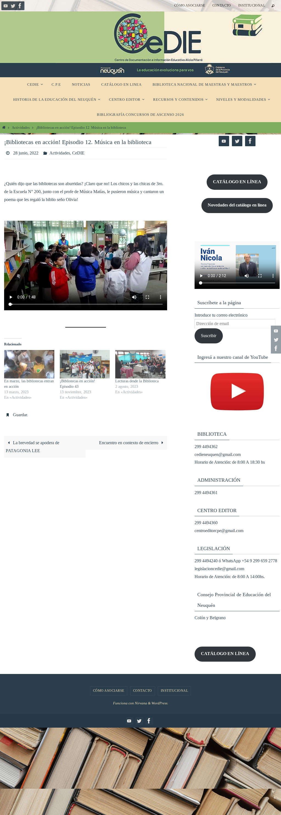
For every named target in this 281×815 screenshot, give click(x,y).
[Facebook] (20, 5)
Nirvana (141, 703)
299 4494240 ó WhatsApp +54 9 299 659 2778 (236, 560)
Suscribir (208, 335)
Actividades (21, 128)
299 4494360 (206, 522)
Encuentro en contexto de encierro (129, 442)
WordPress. (159, 703)
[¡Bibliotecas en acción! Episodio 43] (85, 364)
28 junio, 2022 (25, 153)
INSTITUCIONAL (251, 5)
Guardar (20, 414)
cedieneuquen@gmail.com (218, 454)
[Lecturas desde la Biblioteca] (140, 364)
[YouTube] (5, 5)
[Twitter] (13, 5)
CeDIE (78, 153)
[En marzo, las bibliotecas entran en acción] (29, 364)
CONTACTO (221, 5)
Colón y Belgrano (210, 617)
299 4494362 (206, 446)
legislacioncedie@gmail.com (219, 568)
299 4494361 (206, 492)
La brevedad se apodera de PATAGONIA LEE (32, 446)
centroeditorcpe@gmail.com (219, 530)
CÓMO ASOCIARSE (189, 5)
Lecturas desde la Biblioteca (137, 381)
